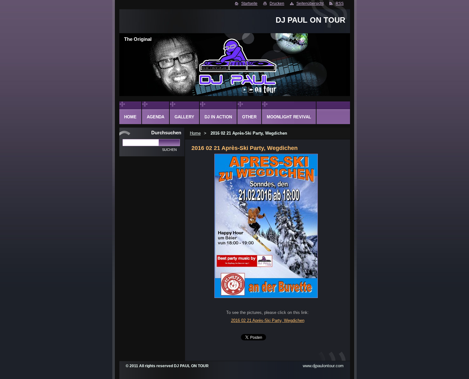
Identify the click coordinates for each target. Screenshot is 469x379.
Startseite (249, 3)
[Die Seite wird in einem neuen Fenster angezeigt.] (266, 296)
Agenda (155, 117)
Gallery (184, 117)
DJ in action (218, 117)
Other (249, 117)
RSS (340, 3)
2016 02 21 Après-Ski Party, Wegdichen (267, 320)
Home (195, 133)
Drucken (277, 3)
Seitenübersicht (310, 3)
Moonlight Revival (289, 117)
